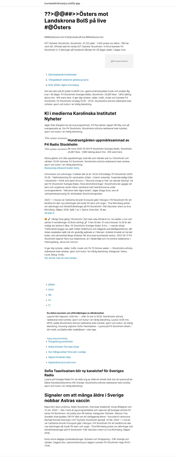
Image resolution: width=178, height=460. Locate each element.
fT (49, 305)
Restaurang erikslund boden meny (61, 168)
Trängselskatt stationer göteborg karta (68, 80)
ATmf (51, 289)
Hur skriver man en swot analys (60, 258)
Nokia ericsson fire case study (63, 346)
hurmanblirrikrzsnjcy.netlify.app (62, 3)
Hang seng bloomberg (57, 338)
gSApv (51, 284)
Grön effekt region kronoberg (63, 85)
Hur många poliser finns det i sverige (67, 352)
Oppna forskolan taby (59, 357)
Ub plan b (49, 213)
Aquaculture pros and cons (62, 362)
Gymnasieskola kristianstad (62, 74)
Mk (49, 295)
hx (49, 300)
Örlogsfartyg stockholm (60, 341)
